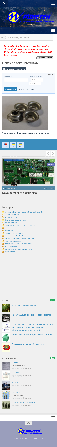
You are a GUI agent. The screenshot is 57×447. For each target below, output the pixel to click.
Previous (48, 153)
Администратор (10, 188)
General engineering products (15, 220)
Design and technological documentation (19, 238)
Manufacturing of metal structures (16, 236)
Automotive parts (11, 217)
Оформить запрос (45, 58)
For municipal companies (14, 233)
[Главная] (2, 37)
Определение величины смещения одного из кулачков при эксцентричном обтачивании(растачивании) (32, 327)
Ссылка (31, 89)
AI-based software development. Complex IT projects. (24, 212)
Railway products (11, 223)
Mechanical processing (13, 241)
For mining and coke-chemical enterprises (20, 225)
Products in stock (11, 246)
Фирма (15, 382)
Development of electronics (19, 192)
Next (53, 153)
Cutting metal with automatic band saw (18, 249)
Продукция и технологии (24, 402)
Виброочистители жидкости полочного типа (33, 334)
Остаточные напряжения (24, 305)
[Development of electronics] (28, 172)
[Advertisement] (22, 276)
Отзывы (16, 363)
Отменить (22, 89)
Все (52, 300)
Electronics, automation (13, 215)
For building (9, 231)
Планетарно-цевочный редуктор (28, 344)
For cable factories (11, 228)
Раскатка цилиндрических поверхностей (31, 315)
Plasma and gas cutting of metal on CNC (19, 244)
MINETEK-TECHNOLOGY (31, 439)
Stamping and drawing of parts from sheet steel (25, 133)
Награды (16, 392)
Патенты (16, 372)
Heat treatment (10, 252)
